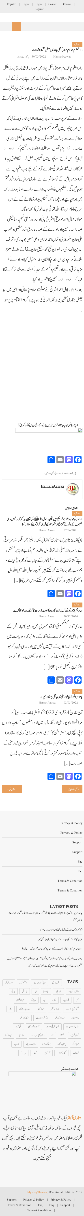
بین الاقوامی (20, 1000)
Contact (67, 4)
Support (77, 842)
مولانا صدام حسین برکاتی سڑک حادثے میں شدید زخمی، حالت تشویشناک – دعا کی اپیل (51, 949)
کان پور (16, 1044)
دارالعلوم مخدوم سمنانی (62, 473)
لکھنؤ (62, 1035)
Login (38, 4)
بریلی (13, 991)
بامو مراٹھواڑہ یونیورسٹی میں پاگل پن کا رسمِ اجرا (61, 697)
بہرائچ (33, 1000)
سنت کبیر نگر (24, 1018)
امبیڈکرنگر (9, 982)
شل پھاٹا (51, 473)
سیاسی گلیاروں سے (72, 1026)
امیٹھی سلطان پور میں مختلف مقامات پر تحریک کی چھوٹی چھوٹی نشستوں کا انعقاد (70, 789)
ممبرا (46, 473)
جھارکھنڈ (40, 1009)
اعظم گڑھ (23, 982)
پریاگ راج (46, 1044)
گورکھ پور (46, 1053)
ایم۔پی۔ (58, 991)
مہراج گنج (76, 1044)
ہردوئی (23, 1053)
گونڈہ (35, 1053)
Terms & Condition (70, 881)
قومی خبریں (75, 1035)
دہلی (10, 1009)
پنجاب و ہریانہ (31, 1044)
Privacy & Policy (71, 823)
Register (11, 4)
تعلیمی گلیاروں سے (72, 1009)
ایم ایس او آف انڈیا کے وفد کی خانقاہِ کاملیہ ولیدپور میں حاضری (61, 930)
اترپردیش (55, 982)
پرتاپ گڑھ (61, 1044)
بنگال (54, 1000)
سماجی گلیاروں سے (42, 1018)
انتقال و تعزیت (73, 991)
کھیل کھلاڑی (61, 1053)
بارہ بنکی (24, 991)
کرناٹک (76, 1053)
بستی (77, 1000)
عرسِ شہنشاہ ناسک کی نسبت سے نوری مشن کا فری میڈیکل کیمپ (59, 939)
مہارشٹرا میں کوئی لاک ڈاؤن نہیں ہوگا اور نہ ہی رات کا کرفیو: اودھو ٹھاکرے (47, 610)
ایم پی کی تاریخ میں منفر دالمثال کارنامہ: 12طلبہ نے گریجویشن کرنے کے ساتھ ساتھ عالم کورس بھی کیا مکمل (8, 789)
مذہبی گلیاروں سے (38, 1035)
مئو (52, 1035)
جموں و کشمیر (54, 1009)
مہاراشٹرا (77, 45)
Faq (80, 861)
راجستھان (75, 1018)
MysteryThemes (37, 1192)
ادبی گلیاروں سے (39, 982)
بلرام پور (66, 1000)
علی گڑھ (18, 1026)
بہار (44, 1000)
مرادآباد (21, 1035)
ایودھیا (45, 991)
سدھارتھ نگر (60, 1018)
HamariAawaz (62, 56)
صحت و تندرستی (33, 1026)
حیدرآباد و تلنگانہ (25, 1009)
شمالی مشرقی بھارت (52, 1026)
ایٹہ (35, 991)
